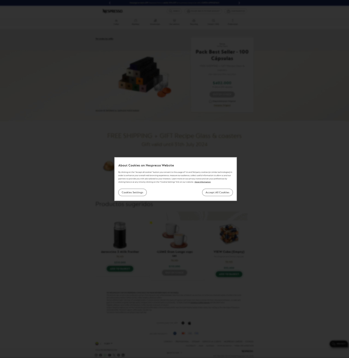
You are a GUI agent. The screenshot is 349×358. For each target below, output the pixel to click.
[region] (175, 179)
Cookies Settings (132, 192)
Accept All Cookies (217, 192)
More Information (203, 182)
